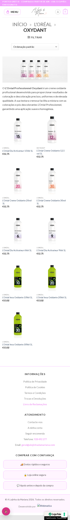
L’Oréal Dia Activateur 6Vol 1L (17, 250)
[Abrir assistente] (6, 511)
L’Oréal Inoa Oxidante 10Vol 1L (17, 297)
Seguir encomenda (35, 433)
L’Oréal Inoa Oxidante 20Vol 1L (52, 297)
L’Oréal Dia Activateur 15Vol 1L (17, 151)
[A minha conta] (57, 11)
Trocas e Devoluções (35, 398)
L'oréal (43, 24)
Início (19, 24)
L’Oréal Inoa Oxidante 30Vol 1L (17, 344)
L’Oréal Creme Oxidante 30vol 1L (51, 202)
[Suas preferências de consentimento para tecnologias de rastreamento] (64, 514)
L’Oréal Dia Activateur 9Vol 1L (51, 250)
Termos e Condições (35, 393)
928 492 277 (40, 439)
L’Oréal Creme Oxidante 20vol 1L (17, 202)
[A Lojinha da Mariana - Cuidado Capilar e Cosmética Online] (39, 12)
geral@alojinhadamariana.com (38, 445)
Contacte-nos (35, 422)
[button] (65, 11)
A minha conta (35, 427)
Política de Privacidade (35, 381)
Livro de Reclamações (35, 404)
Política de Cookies (35, 387)
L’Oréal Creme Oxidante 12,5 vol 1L (51, 152)
